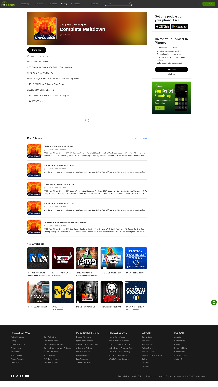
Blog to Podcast (49, 355)
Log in (198, 4)
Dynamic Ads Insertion (84, 341)
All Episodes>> (141, 138)
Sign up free (209, 4)
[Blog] (21, 376)
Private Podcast (17, 348)
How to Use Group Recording (119, 352)
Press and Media (180, 348)
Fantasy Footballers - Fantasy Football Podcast (86, 274)
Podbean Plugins (82, 355)
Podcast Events (147, 348)
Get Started (171, 70)
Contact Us (178, 359)
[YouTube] (27, 376)
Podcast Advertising (83, 337)
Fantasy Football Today (134, 273)
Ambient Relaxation (83, 363)
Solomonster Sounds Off (110, 307)
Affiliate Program (180, 355)
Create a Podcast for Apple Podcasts (57, 348)
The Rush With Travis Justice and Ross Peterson (38, 274)
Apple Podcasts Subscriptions (87, 344)
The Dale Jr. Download (85, 307)
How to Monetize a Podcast (119, 341)
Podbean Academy (148, 352)
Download (36, 50)
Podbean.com (200, 376)
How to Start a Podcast (117, 337)
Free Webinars (147, 344)
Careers (177, 344)
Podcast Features (17, 337)
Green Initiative (179, 352)
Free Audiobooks (82, 359)
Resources (145, 363)
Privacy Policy (123, 376)
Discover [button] (94, 4)
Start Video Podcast (51, 341)
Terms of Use (151, 376)
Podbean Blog (179, 341)
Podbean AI (15, 363)
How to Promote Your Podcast (120, 344)
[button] (25, 4)
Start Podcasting (50, 337)
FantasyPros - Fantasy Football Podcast (134, 308)
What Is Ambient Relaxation (119, 359)
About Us (177, 337)
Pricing (64, 4)
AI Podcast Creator (51, 352)
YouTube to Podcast (51, 359)
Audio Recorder (16, 355)
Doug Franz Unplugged (73, 24)
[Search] (131, 4)
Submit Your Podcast (84, 348)
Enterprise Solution (18, 344)
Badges (144, 359)
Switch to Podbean (83, 352)
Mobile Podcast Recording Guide (121, 348)
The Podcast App (17, 352)
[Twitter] (17, 376)
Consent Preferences (167, 376)
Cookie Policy (137, 376)
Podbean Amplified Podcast (152, 355)
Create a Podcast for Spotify (54, 344)
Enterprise (53, 4)
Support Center (147, 337)
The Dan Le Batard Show (110, 273)
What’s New (146, 341)
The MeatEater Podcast (37, 307)
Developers (146, 366)
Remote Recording (17, 359)
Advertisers (39, 4)
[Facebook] (12, 376)
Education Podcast (51, 363)
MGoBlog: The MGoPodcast (58, 308)
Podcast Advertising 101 (118, 355)
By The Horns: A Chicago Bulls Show (62, 274)
